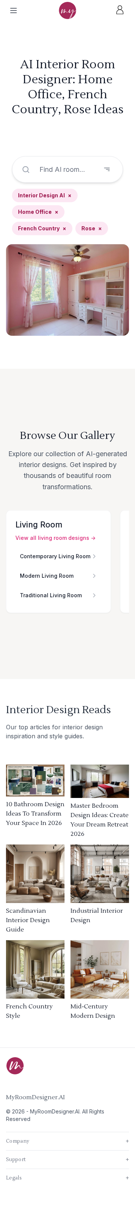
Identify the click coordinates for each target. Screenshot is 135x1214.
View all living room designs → (55, 538)
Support (67, 1160)
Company (67, 1141)
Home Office (38, 212)
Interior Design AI (45, 195)
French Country (42, 228)
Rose (91, 228)
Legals (67, 1178)
